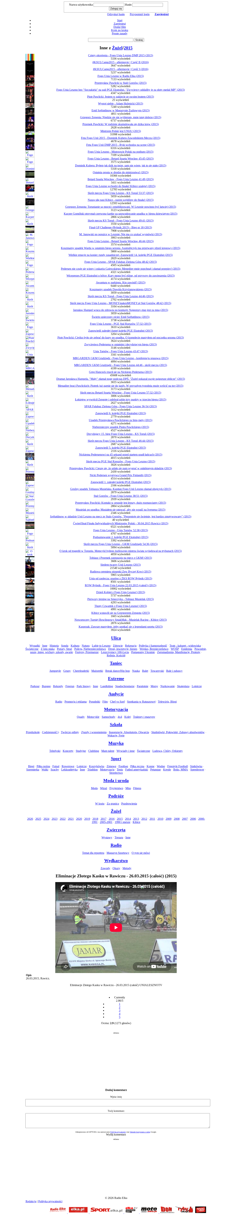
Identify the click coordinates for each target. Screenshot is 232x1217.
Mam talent (107, 750)
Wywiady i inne (126, 750)
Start (119, 20)
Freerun (69, 686)
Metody (127, 868)
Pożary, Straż (64, 648)
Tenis (120, 769)
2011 (152, 818)
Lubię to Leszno (101, 645)
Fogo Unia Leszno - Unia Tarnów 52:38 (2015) (120, 530)
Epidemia (186, 648)
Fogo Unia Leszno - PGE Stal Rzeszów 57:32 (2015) (120, 323)
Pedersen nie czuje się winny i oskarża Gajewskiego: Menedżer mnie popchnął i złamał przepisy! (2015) (120, 268)
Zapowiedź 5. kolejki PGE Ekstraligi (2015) (120, 447)
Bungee (46, 686)
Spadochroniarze (124, 686)
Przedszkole (33, 732)
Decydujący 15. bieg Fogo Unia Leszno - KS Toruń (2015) (121, 433)
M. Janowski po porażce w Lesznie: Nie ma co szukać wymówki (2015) (120, 234)
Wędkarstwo (116, 860)
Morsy (154, 686)
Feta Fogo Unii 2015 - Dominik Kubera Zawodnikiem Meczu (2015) (120, 137)
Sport (116, 758)
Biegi (31, 766)
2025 (38, 818)
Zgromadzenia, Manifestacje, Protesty (178, 652)
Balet (145, 670)
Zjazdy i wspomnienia (94, 732)
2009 (168, 818)
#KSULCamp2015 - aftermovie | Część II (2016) (120, 62)
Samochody (108, 716)
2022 (63, 818)
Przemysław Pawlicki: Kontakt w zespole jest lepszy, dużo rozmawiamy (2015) (120, 502)
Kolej (127, 716)
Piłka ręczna (137, 766)
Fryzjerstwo (116, 788)
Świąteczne (31, 648)
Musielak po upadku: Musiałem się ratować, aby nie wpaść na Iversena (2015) (120, 509)
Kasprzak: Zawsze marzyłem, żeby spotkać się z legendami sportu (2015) (121, 626)
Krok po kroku (119, 30)
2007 (185, 818)
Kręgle (167, 769)
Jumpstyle (55, 670)
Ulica (116, 638)
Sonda (64, 645)
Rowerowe (68, 766)
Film (105, 701)
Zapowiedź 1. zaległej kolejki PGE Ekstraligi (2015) (121, 482)
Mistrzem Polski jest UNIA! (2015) (120, 131)
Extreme (116, 678)
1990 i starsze (122, 822)
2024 (46, 818)
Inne (44, 645)
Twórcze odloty (70, 732)
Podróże (116, 796)
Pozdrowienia (129, 803)
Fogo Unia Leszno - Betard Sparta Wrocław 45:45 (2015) (121, 158)
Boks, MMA (180, 769)
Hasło (128, 4)
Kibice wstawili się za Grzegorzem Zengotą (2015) (120, 612)
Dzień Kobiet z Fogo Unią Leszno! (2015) (120, 592)
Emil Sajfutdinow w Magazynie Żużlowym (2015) (121, 110)
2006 (193, 818)
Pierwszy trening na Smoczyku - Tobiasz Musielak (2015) (120, 599)
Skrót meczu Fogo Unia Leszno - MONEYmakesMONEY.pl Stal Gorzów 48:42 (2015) (120, 303)
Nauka (136, 670)
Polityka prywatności (118, 1132)
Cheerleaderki (81, 670)
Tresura (119, 837)
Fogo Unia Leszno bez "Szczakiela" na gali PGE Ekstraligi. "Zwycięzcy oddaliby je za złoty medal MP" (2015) (120, 89)
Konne (150, 766)
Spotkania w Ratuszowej (141, 701)
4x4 (120, 716)
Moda (94, 788)
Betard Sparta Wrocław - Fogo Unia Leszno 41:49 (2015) (121, 179)
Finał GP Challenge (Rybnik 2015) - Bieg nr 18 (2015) (120, 227)
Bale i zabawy (174, 670)
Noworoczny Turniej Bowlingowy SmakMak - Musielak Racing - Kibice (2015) (120, 619)
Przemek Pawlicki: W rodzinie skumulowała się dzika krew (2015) (120, 124)
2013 (136, 818)
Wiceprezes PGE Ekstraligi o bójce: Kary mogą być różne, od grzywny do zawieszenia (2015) (121, 275)
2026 (30, 818)
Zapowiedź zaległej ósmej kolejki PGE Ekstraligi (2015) (120, 330)
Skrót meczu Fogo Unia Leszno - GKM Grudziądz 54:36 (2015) (121, 544)
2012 (144, 818)
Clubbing (93, 750)
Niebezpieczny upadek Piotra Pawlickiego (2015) (120, 427)
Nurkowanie (167, 686)
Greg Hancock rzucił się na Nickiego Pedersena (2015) (120, 371)
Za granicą (113, 803)
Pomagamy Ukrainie (143, 652)
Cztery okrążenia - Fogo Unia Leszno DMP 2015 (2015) (120, 55)
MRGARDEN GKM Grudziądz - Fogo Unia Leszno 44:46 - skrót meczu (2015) (120, 365)
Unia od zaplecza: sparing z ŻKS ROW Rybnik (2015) (120, 578)
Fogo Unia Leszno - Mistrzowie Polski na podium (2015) (120, 151)
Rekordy (58, 686)
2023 (54, 818)
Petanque (155, 769)
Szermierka (32, 769)
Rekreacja (130, 645)
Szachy (55, 769)
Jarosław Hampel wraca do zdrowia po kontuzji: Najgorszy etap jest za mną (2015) (120, 310)
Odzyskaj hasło (116, 14)
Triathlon (92, 769)
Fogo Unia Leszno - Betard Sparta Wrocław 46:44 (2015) (121, 241)
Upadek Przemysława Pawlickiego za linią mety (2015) (120, 420)
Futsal (55, 766)
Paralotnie (142, 686)
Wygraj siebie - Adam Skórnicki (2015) (120, 103)
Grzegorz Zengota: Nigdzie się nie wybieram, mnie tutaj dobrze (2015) (120, 117)
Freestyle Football (177, 766)
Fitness (137, 788)
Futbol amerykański (136, 769)
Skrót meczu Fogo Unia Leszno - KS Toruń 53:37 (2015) (121, 193)
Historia (54, 645)
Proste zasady (119, 33)
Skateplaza (183, 686)
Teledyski (54, 750)
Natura (86, 645)
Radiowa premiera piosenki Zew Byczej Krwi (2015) (120, 571)
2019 (87, 818)
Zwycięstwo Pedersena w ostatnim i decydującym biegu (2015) (120, 344)
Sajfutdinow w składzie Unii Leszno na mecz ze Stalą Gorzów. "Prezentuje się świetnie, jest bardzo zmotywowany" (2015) (120, 516)
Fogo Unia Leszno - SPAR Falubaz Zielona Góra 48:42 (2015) (120, 261)
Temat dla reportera (93, 852)
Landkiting (106, 686)
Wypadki (35, 645)
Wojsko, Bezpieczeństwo (154, 648)
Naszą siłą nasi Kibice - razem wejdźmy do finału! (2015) (121, 199)
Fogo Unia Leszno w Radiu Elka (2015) (121, 76)
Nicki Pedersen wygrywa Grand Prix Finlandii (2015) (120, 475)
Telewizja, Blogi (167, 701)
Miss (128, 788)
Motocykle (93, 716)
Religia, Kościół (116, 655)
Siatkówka (196, 766)
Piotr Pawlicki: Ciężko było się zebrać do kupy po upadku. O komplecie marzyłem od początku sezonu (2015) (120, 337)
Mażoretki (97, 670)
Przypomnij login (140, 14)
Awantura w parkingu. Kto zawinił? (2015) (120, 282)
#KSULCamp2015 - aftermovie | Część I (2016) (120, 69)
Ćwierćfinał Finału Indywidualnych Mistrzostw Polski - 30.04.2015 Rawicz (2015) (120, 523)
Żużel (117, 47)
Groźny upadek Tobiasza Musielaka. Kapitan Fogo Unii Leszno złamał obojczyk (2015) (120, 488)
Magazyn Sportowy (118, 852)
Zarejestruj (120, 23)
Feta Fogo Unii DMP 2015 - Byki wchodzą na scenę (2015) (120, 144)
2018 (95, 818)
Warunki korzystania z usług (140, 1132)
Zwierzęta (116, 829)
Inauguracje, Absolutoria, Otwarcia (129, 732)
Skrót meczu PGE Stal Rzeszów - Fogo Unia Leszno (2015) (120, 461)
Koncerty (68, 750)
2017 (103, 818)
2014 (128, 818)
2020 (79, 818)
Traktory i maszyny (144, 716)
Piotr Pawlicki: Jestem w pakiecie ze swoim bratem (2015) (120, 96)
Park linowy (84, 686)
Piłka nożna (43, 766)
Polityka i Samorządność (153, 645)
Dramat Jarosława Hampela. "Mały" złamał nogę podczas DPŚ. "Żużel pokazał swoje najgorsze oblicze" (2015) (120, 378)
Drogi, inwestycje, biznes (122, 648)
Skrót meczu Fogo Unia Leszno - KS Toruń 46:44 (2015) (121, 440)
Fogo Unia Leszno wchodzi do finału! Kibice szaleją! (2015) (120, 186)
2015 (128, 47)
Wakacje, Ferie (116, 735)
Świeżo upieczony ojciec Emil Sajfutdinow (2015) (120, 316)
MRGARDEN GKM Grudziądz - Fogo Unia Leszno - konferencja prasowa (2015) (120, 358)
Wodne (161, 766)
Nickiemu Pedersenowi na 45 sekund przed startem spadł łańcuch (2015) (120, 454)
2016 (112, 818)
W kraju (99, 803)
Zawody (105, 868)
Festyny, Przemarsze (87, 652)
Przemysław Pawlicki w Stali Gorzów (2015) (120, 82)
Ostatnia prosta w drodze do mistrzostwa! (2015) (120, 172)
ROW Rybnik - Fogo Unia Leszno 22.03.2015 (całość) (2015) (120, 585)
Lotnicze (197, 686)
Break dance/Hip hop (117, 670)
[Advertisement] (116, 1059)
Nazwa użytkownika (81, 4)
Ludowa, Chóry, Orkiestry (167, 750)
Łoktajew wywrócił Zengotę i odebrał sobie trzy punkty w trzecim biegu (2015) (120, 399)
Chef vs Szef (117, 701)
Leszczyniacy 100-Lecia (115, 652)
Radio (58, 701)
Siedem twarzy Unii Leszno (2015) (120, 564)
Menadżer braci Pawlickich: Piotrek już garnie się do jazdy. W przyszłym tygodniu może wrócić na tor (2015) (120, 385)
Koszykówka (96, 766)
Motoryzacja (116, 709)
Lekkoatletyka (69, 769)
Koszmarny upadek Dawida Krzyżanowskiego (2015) (121, 289)
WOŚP (175, 648)
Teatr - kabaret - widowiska (185, 645)
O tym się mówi (141, 852)
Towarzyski (157, 670)
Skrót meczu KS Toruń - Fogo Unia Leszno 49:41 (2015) (121, 220)
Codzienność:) (50, 732)
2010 (160, 818)
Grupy (67, 670)
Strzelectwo (116, 772)
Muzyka (116, 743)
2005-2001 (106, 822)
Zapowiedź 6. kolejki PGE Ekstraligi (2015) (120, 413)
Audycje (116, 694)
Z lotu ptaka (48, 648)
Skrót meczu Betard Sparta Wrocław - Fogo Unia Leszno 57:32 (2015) (120, 392)
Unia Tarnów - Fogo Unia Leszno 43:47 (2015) (120, 351)
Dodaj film (119, 26)
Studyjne (81, 750)
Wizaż (103, 788)
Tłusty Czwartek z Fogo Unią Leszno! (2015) (120, 606)
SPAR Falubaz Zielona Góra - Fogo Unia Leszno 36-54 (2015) (120, 406)
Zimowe (111, 766)
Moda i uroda (116, 780)
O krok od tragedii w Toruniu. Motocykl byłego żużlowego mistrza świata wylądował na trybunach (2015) (120, 550)
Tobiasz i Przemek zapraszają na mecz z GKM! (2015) (120, 557)
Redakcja (31, 1201)
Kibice (136, 822)
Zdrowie (118, 645)
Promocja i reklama (76, 701)
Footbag (123, 766)
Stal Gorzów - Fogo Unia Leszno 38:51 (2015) (121, 495)
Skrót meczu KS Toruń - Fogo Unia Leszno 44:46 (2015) (121, 296)
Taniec (116, 663)
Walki (45, 769)
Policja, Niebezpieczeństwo (90, 648)
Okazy (116, 868)
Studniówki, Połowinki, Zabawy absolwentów (178, 732)
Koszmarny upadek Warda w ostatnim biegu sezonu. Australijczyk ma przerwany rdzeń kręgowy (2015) (120, 248)
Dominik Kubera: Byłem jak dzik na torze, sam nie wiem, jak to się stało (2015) (120, 165)
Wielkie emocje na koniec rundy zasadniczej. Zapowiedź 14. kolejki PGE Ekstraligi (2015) (121, 254)
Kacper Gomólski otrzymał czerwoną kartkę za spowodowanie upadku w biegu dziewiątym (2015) (120, 213)
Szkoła (116, 724)
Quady (81, 716)
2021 (71, 818)
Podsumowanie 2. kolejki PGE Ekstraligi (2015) (120, 537)
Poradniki (94, 701)
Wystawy (107, 837)
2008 (177, 818)
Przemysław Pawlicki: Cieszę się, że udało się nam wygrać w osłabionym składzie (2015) (120, 468)
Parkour (35, 686)
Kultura (75, 645)
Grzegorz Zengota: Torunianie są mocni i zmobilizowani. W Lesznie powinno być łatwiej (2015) (120, 206)
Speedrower (197, 769)
